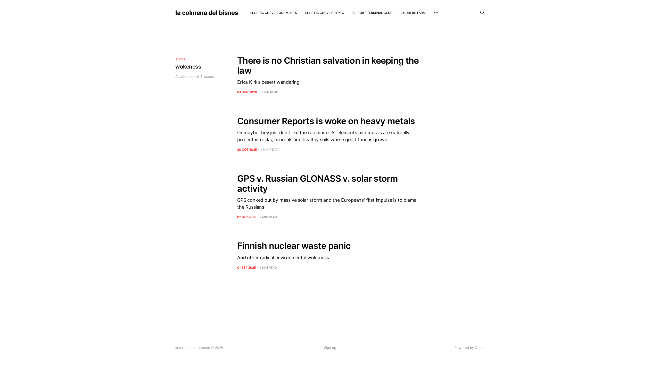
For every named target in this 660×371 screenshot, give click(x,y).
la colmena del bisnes (206, 13)
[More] (436, 13)
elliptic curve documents (273, 13)
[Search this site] (482, 13)
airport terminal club (372, 13)
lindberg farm (413, 13)
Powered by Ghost (470, 347)
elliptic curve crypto (324, 13)
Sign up (330, 347)
